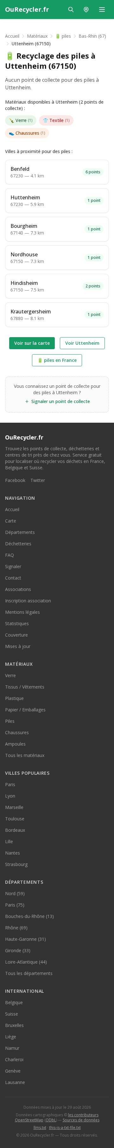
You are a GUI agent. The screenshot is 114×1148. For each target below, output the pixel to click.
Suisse (11, 1014)
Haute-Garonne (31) (25, 939)
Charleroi (14, 1059)
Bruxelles (14, 1025)
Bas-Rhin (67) (92, 36)
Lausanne (15, 1082)
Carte (10, 521)
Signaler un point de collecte (60, 401)
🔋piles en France (57, 360)
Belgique (14, 1002)
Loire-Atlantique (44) (26, 962)
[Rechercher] (71, 9)
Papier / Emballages (25, 710)
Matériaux (37, 36)
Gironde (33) (17, 950)
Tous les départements (29, 973)
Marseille (14, 807)
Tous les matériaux (24, 755)
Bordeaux (15, 830)
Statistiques (17, 623)
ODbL (51, 1120)
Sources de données (81, 1120)
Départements (20, 532)
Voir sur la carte (32, 343)
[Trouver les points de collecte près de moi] (86, 9)
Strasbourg (16, 864)
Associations (18, 589)
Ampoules (15, 744)
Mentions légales (22, 612)
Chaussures (27, 133)
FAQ (9, 555)
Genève (13, 1071)
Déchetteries (18, 544)
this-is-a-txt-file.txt (65, 1127)
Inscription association (28, 601)
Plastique (14, 698)
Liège (10, 1037)
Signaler (13, 566)
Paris (10, 784)
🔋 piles (63, 36)
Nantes (12, 853)
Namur (12, 1048)
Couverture (16, 635)
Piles (10, 721)
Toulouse (14, 819)
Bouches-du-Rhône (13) (29, 916)
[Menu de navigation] (102, 9)
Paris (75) (14, 905)
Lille (9, 841)
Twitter (37, 480)
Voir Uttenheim (82, 343)
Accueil (12, 36)
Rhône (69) (16, 928)
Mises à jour (17, 646)
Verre (21, 120)
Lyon (10, 796)
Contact (13, 578)
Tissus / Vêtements (24, 687)
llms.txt (40, 1127)
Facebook (15, 480)
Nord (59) (15, 893)
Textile (56, 120)
